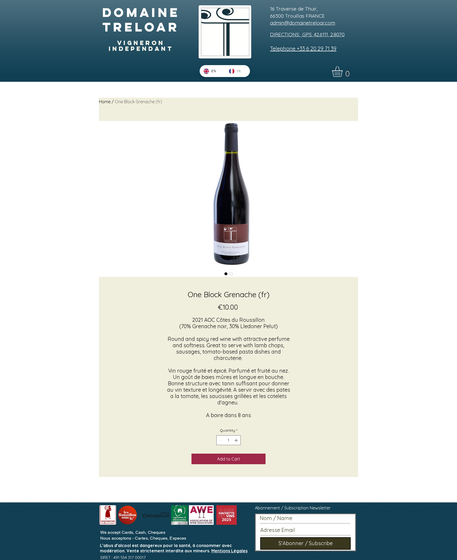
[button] (343, 71)
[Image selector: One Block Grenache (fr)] (226, 273)
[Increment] (236, 440)
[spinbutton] (228, 440)
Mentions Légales (229, 550)
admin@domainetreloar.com (302, 23)
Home (105, 101)
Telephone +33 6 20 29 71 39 (303, 48)
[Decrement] (220, 440)
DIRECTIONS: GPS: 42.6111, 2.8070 (307, 34)
